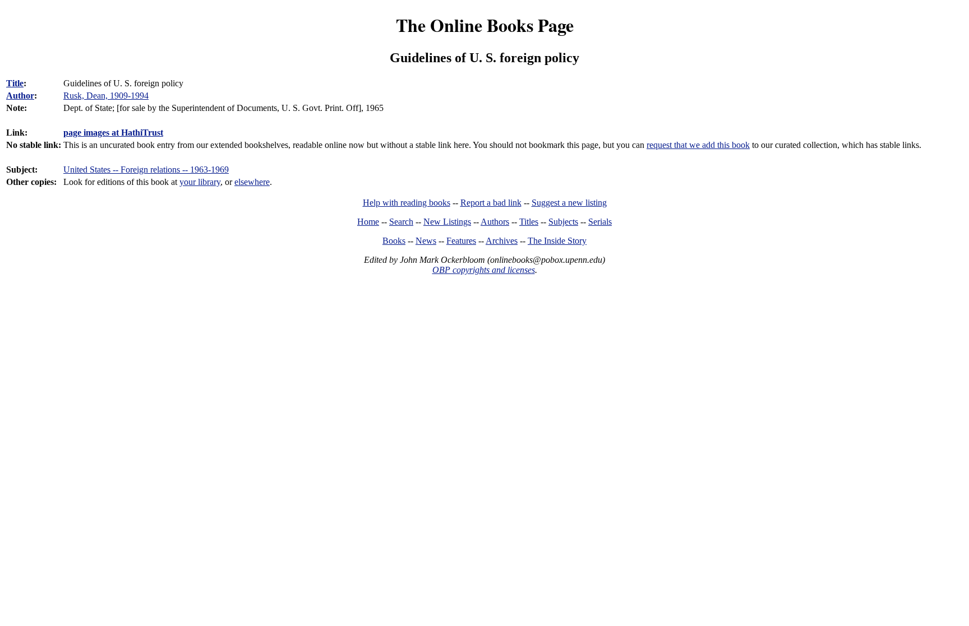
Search (401, 221)
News (426, 240)
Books (393, 240)
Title (15, 83)
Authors (495, 221)
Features (461, 240)
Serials (600, 221)
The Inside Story (557, 240)
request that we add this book (698, 145)
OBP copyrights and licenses (483, 270)
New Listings (447, 221)
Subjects (563, 221)
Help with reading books (406, 202)
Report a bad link (491, 202)
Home (368, 221)
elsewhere (252, 182)
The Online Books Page (485, 25)
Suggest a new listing (569, 202)
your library (199, 182)
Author (20, 95)
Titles (528, 221)
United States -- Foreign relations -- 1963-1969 (146, 169)
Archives (502, 240)
